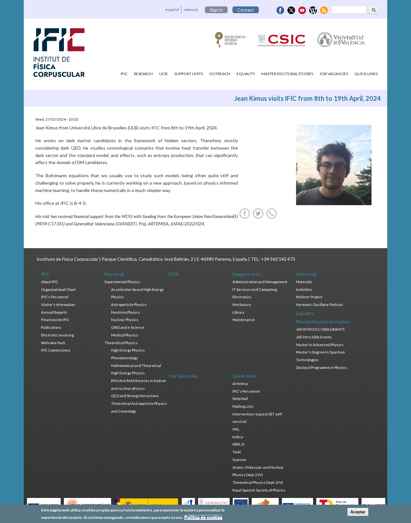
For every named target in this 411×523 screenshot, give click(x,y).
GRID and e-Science (127, 327)
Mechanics (241, 304)
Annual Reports (54, 312)
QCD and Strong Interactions (135, 396)
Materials (304, 282)
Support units (188, 73)
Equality (246, 73)
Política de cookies (203, 517)
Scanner (239, 460)
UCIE (163, 73)
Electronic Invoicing (57, 335)
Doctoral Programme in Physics (321, 367)
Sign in (216, 10)
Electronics (241, 297)
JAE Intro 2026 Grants (314, 337)
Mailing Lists (242, 406)
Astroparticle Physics (129, 304)
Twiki (236, 452)
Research (143, 73)
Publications (51, 327)
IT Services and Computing (254, 289)
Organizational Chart (58, 289)
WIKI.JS (238, 444)
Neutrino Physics (125, 312)
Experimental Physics (122, 282)
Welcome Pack (53, 343)
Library (238, 312)
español (172, 9)
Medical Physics (124, 335)
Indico (237, 437)
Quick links (366, 73)
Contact (245, 10)
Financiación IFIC (55, 320)
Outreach (219, 73)
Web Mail (240, 399)
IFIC (124, 73)
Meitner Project (309, 297)
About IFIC (49, 282)
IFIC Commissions (55, 350)
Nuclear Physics (124, 320)
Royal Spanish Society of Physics (258, 490)
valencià (191, 9)
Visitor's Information (58, 304)
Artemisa (240, 383)
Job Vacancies (333, 73)
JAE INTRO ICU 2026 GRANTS (320, 329)
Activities (304, 289)
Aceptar (357, 512)
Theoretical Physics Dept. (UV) (257, 482)
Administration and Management (259, 282)
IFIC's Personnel (54, 297)
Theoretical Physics (121, 343)
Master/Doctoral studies (287, 73)
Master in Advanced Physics (320, 345)
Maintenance (243, 320)
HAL (236, 429)
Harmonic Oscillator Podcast (319, 304)
